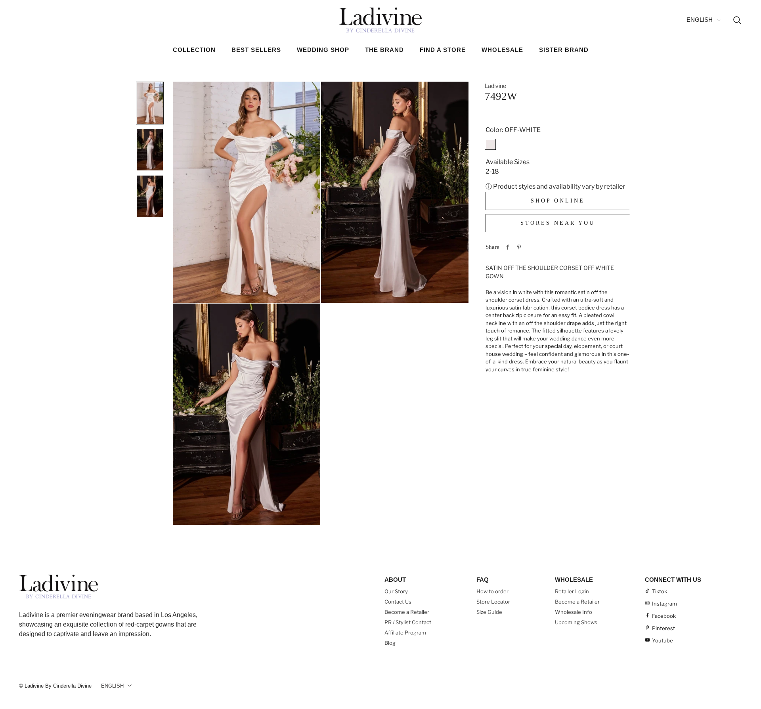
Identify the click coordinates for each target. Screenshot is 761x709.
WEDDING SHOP (323, 49)
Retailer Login (572, 591)
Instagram (664, 603)
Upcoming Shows (576, 622)
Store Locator (493, 601)
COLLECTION (194, 49)
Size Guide (489, 612)
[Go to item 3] (150, 196)
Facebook (664, 616)
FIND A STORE (443, 49)
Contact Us (397, 601)
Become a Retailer (406, 612)
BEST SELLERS (256, 49)
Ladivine (495, 85)
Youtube (662, 640)
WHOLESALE (502, 49)
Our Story (396, 591)
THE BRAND (384, 49)
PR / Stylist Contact (407, 622)
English (699, 19)
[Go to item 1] (150, 103)
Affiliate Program (405, 632)
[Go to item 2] (150, 149)
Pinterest (663, 628)
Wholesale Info (573, 612)
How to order (492, 591)
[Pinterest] (519, 247)
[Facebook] (508, 247)
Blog (390, 643)
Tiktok (659, 591)
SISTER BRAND (564, 49)
